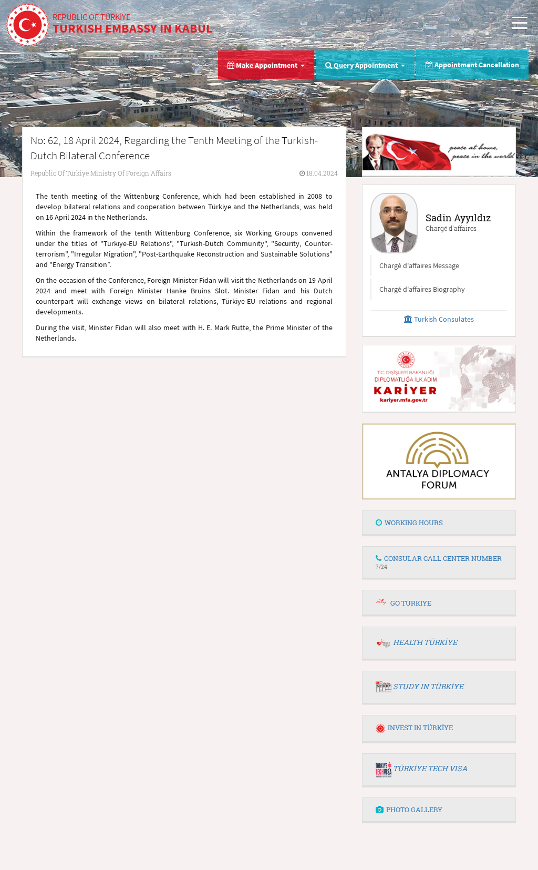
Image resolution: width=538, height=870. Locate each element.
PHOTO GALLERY (414, 809)
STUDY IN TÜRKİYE (428, 686)
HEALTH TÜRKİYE (425, 642)
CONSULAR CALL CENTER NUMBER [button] (439, 562)
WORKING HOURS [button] (414, 522)
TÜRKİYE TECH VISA (430, 768)
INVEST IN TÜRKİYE (420, 727)
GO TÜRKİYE (410, 603)
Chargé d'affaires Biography (422, 289)
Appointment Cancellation (476, 64)
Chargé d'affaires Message (419, 265)
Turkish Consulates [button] (443, 319)
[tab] (439, 523)
